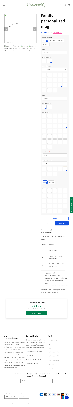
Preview (55, 218)
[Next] (34, 29)
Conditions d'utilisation (54, 360)
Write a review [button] (36, 313)
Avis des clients (52, 348)
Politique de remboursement (56, 352)
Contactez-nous (52, 340)
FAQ (49, 344)
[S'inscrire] (50, 381)
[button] (4, 5)
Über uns (50, 368)
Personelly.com (11, 403)
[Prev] (6, 29)
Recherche (51, 364)
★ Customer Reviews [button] (71, 205)
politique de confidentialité (55, 356)
